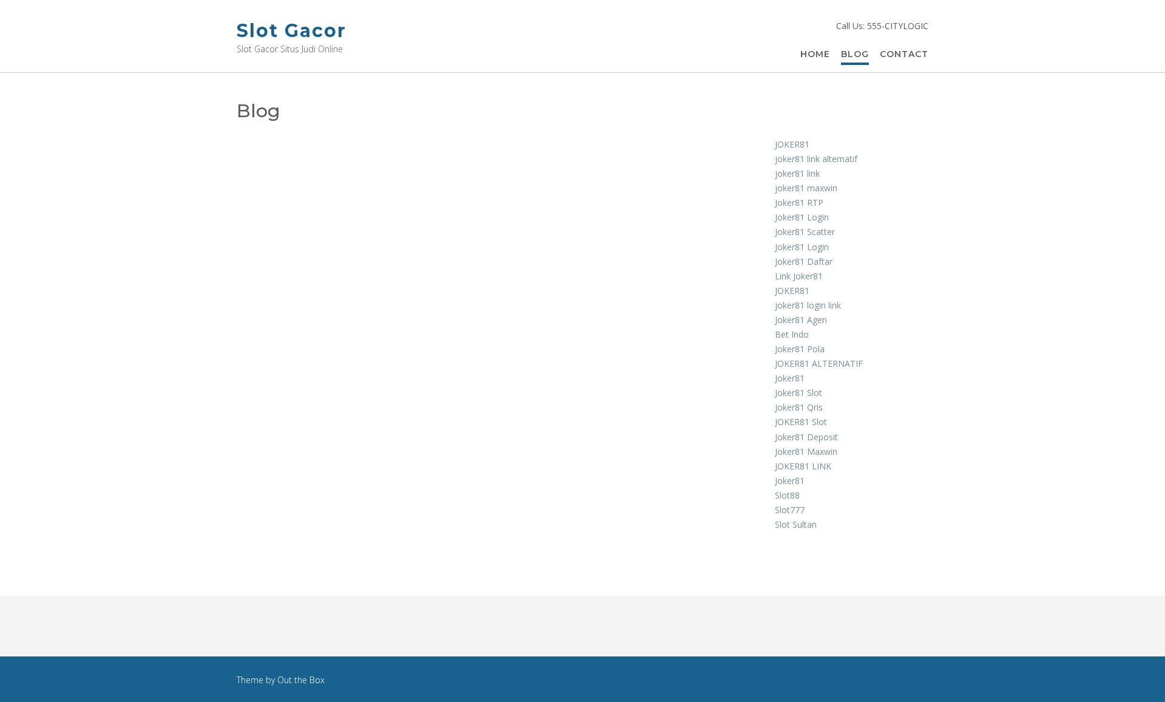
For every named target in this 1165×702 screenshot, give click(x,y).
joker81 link (797, 173)
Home (815, 54)
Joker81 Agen (801, 319)
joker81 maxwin (806, 188)
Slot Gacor (291, 30)
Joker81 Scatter (805, 231)
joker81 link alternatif (816, 159)
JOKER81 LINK (803, 466)
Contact (904, 54)
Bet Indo (792, 334)
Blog (855, 54)
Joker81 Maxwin (806, 451)
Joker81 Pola (800, 349)
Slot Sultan (796, 524)
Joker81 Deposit (806, 437)
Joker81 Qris (799, 407)
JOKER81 (792, 144)
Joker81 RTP (799, 202)
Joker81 (790, 378)
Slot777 (790, 510)
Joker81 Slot (798, 392)
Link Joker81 (799, 276)
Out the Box (301, 680)
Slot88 (787, 495)
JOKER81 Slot (801, 422)
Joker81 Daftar (803, 261)
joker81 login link (808, 305)
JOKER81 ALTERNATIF (819, 363)
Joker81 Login (802, 217)
